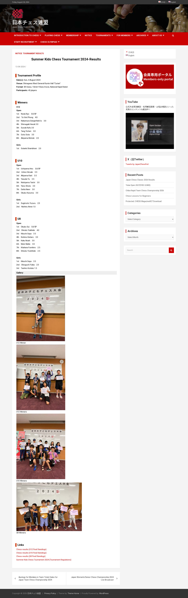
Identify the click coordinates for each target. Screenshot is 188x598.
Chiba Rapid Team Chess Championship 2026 (145, 190)
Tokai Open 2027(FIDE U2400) (138, 185)
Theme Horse (73, 593)
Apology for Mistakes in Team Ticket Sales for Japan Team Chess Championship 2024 (38, 578)
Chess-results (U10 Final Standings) (31, 553)
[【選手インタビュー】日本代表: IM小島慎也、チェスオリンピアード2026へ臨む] (150, 131)
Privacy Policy (50, 593)
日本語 (163, 2)
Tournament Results (33, 53)
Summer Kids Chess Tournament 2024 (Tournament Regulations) (43, 560)
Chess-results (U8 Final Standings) (30, 556)
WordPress (104, 593)
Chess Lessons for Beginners (138, 196)
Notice (88, 35)
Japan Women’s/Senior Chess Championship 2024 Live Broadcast (92, 578)
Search (171, 250)
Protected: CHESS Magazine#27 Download (144, 201)
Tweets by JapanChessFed (137, 164)
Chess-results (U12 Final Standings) (31, 549)
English (173, 2)
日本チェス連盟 (30, 22)
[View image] (40, 277)
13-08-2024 (20, 67)
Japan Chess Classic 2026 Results (140, 180)
